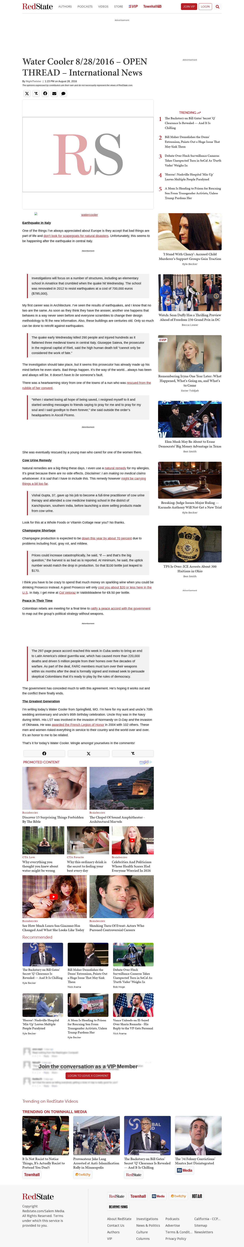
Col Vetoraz (67, 592)
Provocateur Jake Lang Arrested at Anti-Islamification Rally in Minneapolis (96, 1163)
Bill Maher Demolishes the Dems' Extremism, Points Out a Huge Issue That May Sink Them (87, 975)
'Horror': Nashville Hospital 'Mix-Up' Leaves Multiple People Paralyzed (41, 1024)
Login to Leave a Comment (88, 1075)
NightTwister (33, 81)
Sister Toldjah (190, 390)
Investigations (147, 1219)
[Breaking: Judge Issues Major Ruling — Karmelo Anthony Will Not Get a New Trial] (190, 480)
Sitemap (200, 1225)
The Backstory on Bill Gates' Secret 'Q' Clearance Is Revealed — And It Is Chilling (43, 973)
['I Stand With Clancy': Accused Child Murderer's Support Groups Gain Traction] (190, 231)
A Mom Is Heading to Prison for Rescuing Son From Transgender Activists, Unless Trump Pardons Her (87, 1026)
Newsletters (203, 1232)
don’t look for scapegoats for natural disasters (76, 236)
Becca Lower (190, 325)
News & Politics (148, 1225)
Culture (142, 1232)
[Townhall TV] (152, 6)
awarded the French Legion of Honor (78, 725)
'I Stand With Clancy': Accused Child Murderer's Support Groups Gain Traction (190, 256)
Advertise (172, 1225)
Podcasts (85, 6)
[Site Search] (217, 6)
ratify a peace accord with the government (120, 608)
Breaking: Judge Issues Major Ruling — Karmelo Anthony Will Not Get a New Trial (190, 505)
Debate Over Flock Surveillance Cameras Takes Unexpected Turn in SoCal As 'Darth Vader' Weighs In (132, 975)
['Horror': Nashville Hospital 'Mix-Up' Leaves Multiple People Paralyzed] (43, 1005)
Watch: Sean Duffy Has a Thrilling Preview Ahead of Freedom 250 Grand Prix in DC (190, 317)
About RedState (119, 1219)
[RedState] (37, 6)
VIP (109, 1238)
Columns (143, 1238)
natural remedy (115, 468)
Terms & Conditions (179, 1232)
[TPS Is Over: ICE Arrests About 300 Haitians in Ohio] (190, 544)
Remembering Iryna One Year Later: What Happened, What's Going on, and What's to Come (189, 381)
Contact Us (115, 1225)
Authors (65, 6)
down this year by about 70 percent (107, 538)
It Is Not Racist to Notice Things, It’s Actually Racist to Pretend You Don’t (43, 1163)
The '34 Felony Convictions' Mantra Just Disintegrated (195, 1161)
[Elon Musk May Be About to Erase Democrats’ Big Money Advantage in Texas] (190, 419)
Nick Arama (74, 987)
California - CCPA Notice (208, 1219)
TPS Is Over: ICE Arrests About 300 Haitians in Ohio (189, 569)
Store (118, 6)
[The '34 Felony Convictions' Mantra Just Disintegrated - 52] (198, 1135)
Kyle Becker (29, 983)
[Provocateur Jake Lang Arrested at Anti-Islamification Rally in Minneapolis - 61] (96, 1135)
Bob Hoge (119, 987)
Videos (103, 6)
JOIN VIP (189, 6)
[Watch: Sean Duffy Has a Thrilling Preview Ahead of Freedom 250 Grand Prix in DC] (190, 292)
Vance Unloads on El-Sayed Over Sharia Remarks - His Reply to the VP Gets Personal (133, 1024)
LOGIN (205, 6)
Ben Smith (189, 451)
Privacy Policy (175, 1238)
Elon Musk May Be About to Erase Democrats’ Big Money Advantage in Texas (189, 444)
